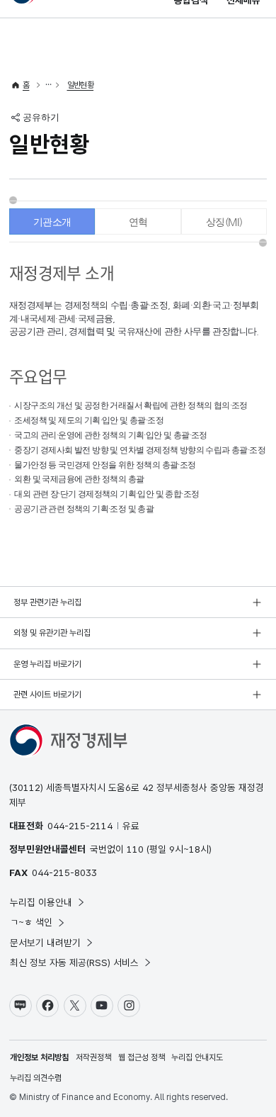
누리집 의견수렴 (36, 1078)
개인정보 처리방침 (39, 1057)
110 (135, 849)
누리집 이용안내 (41, 902)
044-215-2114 (80, 825)
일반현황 (80, 85)
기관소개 (52, 222)
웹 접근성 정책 (141, 1057)
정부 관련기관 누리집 (47, 602)
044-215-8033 (64, 872)
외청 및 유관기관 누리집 (52, 633)
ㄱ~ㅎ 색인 (31, 922)
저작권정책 (93, 1057)
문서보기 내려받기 (45, 942)
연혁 (138, 222)
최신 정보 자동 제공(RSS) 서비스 (74, 962)
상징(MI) (224, 222)
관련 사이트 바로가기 (47, 695)
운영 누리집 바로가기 (47, 664)
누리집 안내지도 (197, 1057)
